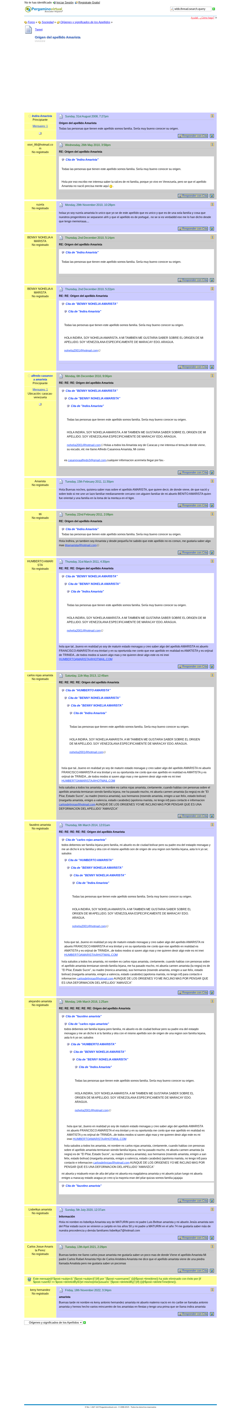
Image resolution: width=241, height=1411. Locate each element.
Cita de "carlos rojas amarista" (86, 839)
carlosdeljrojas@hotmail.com (77, 804)
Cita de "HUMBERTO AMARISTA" (88, 690)
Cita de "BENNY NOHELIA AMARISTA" (92, 303)
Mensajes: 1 (40, 126)
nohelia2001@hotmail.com (81, 350)
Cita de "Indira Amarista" (82, 159)
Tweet (39, 29)
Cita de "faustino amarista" (84, 1016)
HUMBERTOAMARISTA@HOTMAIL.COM (85, 659)
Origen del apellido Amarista (57, 37)
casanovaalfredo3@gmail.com (87, 460)
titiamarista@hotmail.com (81, 545)
